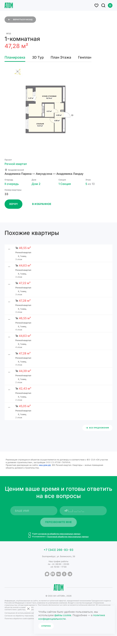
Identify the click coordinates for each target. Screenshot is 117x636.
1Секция (64, 184)
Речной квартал (16, 164)
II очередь (12, 184)
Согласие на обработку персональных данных (24, 616)
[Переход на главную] (9, 5)
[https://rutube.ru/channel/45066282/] (53, 574)
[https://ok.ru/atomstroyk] (64, 574)
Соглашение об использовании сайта (20, 613)
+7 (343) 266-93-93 (58, 550)
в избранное (41, 203)
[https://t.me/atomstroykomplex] (70, 574)
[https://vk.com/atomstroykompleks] (58, 574)
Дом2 (36, 184)
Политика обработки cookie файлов (19, 618)
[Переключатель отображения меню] (110, 5)
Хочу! (13, 203)
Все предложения (99, 428)
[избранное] (96, 5)
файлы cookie (62, 615)
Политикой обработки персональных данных (68, 536)
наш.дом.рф (45, 465)
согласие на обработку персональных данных (59, 534)
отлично (46, 626)
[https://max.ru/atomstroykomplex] (47, 574)
